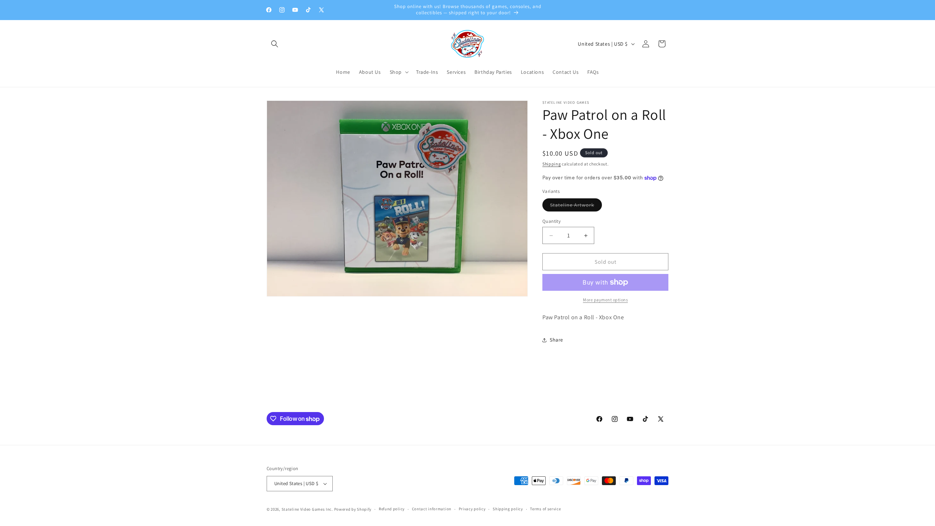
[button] (275, 44)
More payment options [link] (605, 299)
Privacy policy (472, 508)
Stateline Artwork (576, 206)
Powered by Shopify (353, 509)
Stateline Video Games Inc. (307, 509)
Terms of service (545, 508)
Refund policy (392, 508)
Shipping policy (508, 508)
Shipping (551, 164)
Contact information (431, 508)
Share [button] (556, 339)
